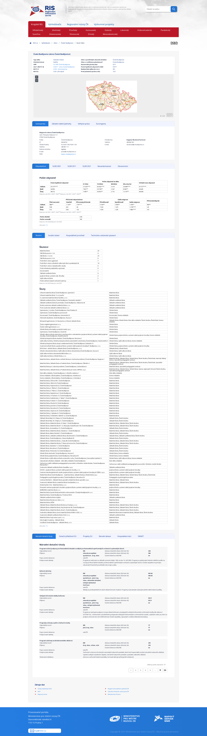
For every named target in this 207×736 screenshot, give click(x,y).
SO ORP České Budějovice (61, 64)
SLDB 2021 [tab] (87, 166)
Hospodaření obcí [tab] (124, 536)
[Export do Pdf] (172, 43)
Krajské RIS (37, 24)
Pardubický (165, 30)
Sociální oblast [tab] (53, 235)
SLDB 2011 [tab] (72, 166)
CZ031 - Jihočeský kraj (60, 69)
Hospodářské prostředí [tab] (75, 235)
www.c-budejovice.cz (68, 154)
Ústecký (108, 30)
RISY (39, 691)
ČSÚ (46, 225)
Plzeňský (73, 30)
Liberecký (124, 30)
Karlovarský (91, 30)
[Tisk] (174, 43)
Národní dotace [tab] (105, 536)
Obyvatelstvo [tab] (41, 166)
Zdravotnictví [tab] (123, 166)
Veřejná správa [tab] (84, 124)
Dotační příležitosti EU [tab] (67, 536)
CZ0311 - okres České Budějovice (64, 67)
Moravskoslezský (110, 34)
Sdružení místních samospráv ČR (118, 691)
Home (30, 43)
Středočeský (38, 30)
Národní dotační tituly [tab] (44, 536)
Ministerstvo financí (114, 694)
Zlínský (91, 34)
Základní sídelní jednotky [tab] (61, 124)
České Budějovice (67, 43)
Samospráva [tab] (40, 124)
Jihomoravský (55, 34)
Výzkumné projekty (104, 24)
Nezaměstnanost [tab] (104, 166)
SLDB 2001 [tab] (57, 166)
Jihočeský (56, 30)
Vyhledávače (54, 24)
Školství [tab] (39, 235)
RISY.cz (35, 43)
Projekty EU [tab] (87, 536)
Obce (55, 43)
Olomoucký (74, 34)
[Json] (176, 43)
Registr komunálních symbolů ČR (118, 689)
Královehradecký (145, 30)
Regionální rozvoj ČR (77, 24)
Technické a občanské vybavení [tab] (103, 235)
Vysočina (36, 34)
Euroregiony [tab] (101, 124)
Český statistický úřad (45, 689)
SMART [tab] (141, 536)
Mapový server (42, 694)
